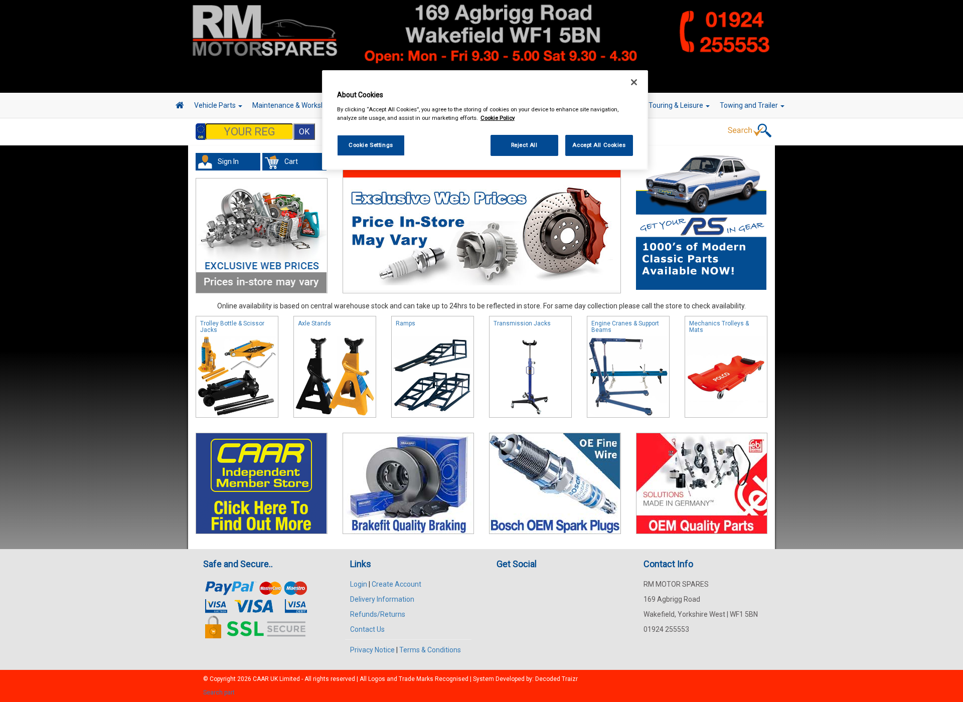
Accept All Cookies (598, 144)
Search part (219, 692)
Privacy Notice (372, 650)
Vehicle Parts (215, 105)
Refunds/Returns (377, 614)
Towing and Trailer (749, 105)
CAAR (261, 678)
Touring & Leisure (677, 105)
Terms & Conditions (430, 650)
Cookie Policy (497, 117)
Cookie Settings (371, 144)
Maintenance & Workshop (293, 105)
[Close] (634, 82)
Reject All (524, 144)
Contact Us (367, 629)
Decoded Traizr (556, 678)
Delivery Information (382, 599)
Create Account (396, 584)
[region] (485, 120)
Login (358, 584)
